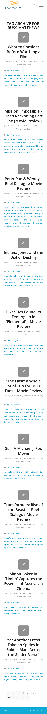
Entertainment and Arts (32, 62)
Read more (31, 85)
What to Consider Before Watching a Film (23, 51)
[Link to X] (38, 710)
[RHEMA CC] (19, 5)
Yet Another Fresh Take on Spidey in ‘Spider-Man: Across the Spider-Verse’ (23, 647)
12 (23, 693)
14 (13, 697)
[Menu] (40, 5)
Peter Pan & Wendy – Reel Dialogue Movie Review (23, 183)
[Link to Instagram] (34, 710)
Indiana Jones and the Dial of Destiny (23, 255)
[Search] (34, 5)
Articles (20, 62)
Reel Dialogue (12, 340)
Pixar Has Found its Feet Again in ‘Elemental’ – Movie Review (23, 319)
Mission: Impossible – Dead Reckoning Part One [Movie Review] (24, 116)
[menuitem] (34, 5)
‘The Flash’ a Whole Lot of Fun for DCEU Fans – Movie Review (23, 385)
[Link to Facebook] (30, 710)
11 (18, 693)
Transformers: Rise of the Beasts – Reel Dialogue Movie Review (23, 512)
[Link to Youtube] (41, 710)
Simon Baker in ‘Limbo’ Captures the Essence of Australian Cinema (23, 581)
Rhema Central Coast (23, 65)
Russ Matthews (13, 70)
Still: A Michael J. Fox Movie (23, 451)
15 (18, 697)
